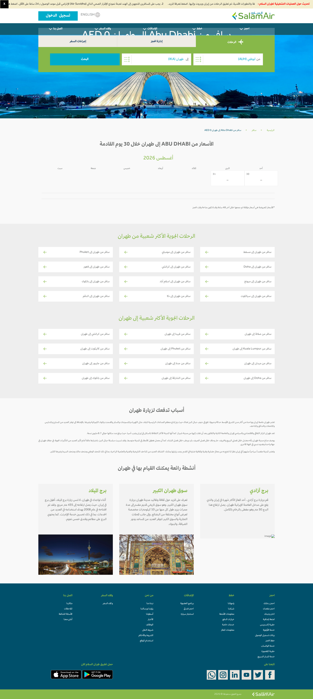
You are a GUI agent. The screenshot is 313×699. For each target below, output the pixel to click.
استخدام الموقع (146, 641)
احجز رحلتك (269, 603)
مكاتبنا (69, 603)
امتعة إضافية (269, 619)
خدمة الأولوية (269, 630)
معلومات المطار (227, 630)
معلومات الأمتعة (226, 614)
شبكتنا (231, 609)
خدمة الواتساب (268, 646)
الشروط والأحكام (146, 635)
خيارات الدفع (228, 619)
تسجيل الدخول (58, 16)
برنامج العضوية (187, 603)
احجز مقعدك (269, 609)
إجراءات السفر (78, 41)
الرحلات (232, 42)
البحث (85, 59)
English (88, 15)
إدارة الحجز (156, 41)
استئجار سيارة (187, 614)
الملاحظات (68, 609)
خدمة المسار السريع (266, 657)
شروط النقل (147, 630)
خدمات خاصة (228, 625)
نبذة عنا (149, 603)
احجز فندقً (189, 609)
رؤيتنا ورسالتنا (147, 609)
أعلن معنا (68, 619)
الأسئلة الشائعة (65, 614)
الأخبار (150, 619)
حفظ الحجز (270, 641)
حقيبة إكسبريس (267, 625)
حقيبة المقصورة (268, 651)
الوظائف (149, 625)
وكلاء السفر (108, 603)
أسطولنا (149, 614)
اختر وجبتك (269, 614)
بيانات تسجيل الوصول (265, 635)
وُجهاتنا (231, 603)
